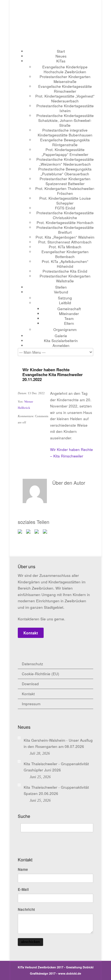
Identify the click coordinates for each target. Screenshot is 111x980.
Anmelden (61, 345)
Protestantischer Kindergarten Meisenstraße (65, 79)
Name (23, 869)
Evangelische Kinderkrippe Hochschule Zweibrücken (65, 69)
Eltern (69, 323)
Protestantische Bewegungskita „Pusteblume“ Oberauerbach (65, 171)
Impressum (31, 703)
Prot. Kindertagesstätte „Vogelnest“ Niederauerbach (65, 98)
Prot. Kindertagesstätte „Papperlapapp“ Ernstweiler (65, 152)
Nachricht (26, 909)
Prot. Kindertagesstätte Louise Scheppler (65, 201)
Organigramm (65, 329)
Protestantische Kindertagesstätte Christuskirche (65, 215)
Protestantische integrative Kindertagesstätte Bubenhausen (65, 133)
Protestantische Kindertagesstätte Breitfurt (65, 230)
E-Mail (23, 889)
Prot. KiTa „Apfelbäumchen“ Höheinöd (65, 264)
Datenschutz (32, 663)
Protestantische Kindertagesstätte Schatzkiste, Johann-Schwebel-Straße (65, 120)
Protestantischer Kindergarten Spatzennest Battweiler (65, 181)
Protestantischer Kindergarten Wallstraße (65, 278)
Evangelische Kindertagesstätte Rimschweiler (65, 89)
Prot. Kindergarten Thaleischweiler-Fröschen (65, 191)
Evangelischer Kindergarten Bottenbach (65, 254)
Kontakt (30, 633)
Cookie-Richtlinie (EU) (40, 673)
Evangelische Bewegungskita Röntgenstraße (65, 142)
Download (30, 683)
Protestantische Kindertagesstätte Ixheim (65, 108)
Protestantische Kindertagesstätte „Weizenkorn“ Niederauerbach (65, 162)
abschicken (30, 942)
